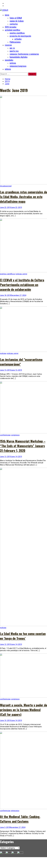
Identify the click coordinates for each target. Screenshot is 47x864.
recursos (8, 44)
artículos (18, 38)
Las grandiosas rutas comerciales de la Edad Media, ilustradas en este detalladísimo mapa (23, 197)
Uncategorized (5, 186)
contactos (14, 23)
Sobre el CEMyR (16, 17)
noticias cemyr (21, 274)
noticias (13, 62)
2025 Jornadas (10, 26)
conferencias (5, 435)
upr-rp (12, 47)
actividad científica (12, 29)
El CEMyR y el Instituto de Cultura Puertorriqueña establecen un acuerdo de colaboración (22, 285)
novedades (9, 59)
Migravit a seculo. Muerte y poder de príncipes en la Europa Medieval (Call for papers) (23, 710)
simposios (15, 811)
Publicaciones (15, 41)
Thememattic (13, 863)
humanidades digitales (18, 56)
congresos (15, 435)
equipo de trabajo (17, 20)
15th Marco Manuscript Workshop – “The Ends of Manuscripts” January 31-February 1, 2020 (22, 446)
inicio (7, 14)
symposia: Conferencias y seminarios (24, 53)
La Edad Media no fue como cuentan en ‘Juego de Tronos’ (23, 636)
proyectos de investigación (20, 35)
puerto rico (14, 50)
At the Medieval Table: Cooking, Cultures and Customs (20, 819)
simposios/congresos (18, 65)
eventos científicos (17, 32)
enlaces (8, 68)
